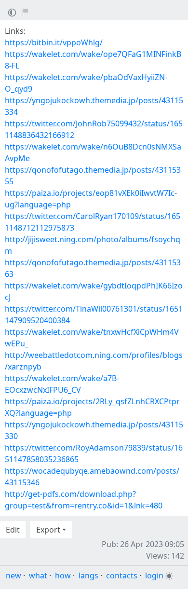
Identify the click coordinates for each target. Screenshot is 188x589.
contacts (121, 575)
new (13, 575)
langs (88, 575)
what (38, 575)
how (63, 575)
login (154, 575)
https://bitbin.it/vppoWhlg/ (54, 42)
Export (48, 529)
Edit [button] (13, 529)
